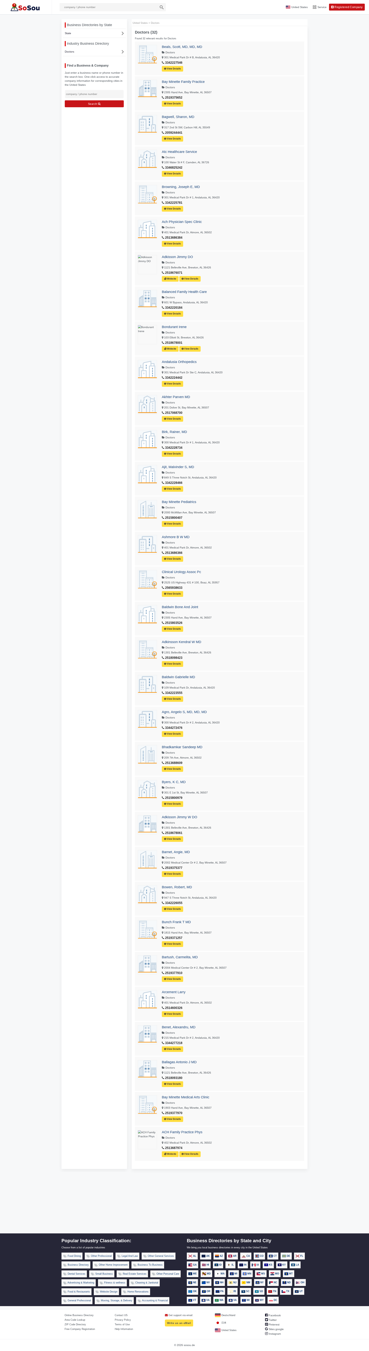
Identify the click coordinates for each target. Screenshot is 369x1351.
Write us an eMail (179, 1323)
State (68, 33)
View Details (173, 68)
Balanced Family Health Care (184, 292)
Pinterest (273, 1324)
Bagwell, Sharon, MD (178, 117)
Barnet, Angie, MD (176, 852)
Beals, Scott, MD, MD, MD (182, 47)
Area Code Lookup (75, 1319)
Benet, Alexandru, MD (178, 1027)
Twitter (272, 1319)
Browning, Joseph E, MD (181, 187)
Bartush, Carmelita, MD (180, 957)
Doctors (69, 51)
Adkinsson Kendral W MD (181, 642)
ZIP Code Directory (75, 1324)
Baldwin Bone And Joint (180, 607)
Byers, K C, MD (174, 782)
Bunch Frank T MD (176, 922)
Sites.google (276, 1329)
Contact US (121, 1315)
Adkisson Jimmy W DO (179, 817)
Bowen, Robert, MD (177, 887)
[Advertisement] (184, 1204)
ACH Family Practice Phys (182, 1132)
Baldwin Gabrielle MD (178, 677)
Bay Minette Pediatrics (179, 502)
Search (93, 103)
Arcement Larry (173, 992)
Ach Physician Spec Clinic (182, 222)
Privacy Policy (123, 1319)
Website (171, 278)
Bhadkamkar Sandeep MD (182, 747)
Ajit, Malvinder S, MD (178, 467)
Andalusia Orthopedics (179, 362)
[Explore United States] (26, 7)
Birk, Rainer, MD (174, 432)
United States (229, 1330)
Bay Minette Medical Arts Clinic (185, 1097)
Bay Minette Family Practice (183, 82)
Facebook (274, 1315)
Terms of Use (122, 1324)
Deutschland (228, 1315)
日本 (223, 1322)
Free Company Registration (80, 1329)
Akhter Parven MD (176, 397)
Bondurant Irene (174, 327)
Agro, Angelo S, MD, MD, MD (184, 712)
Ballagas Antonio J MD (179, 1062)
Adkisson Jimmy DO (177, 257)
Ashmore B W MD (175, 537)
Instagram (274, 1333)
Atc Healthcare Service (179, 152)
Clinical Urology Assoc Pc (181, 572)
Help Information (124, 1329)
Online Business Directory (79, 1315)
